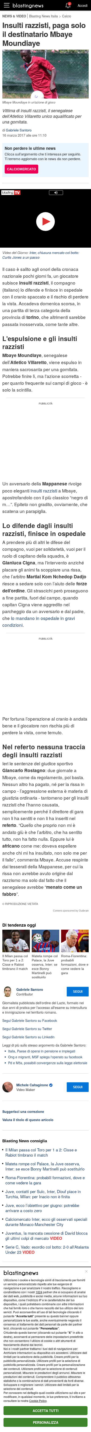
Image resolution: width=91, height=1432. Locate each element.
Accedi (83, 5)
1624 (39, 1292)
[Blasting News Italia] (28, 5)
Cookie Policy (37, 1401)
